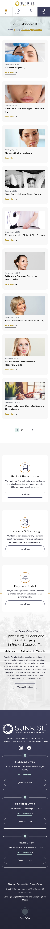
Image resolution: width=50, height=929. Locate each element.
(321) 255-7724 (25, 821)
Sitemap (11, 884)
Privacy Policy (36, 884)
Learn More (25, 494)
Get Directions (24, 774)
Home (10, 29)
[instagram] (21, 748)
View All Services (25, 686)
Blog (18, 29)
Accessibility (22, 884)
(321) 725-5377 (25, 782)
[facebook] (29, 748)
